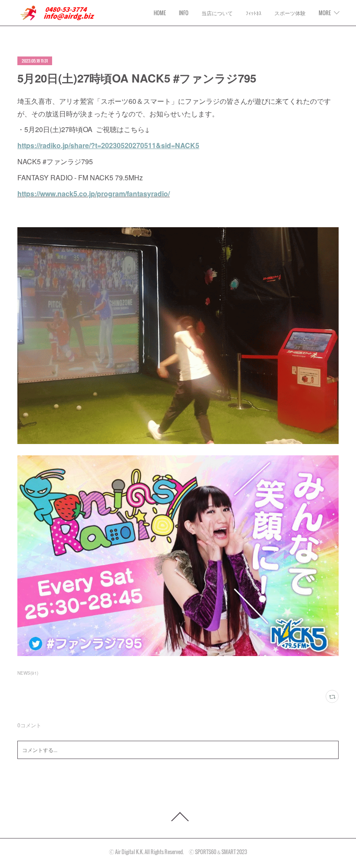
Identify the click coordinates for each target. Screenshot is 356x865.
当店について (217, 13)
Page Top (178, 817)
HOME (160, 13)
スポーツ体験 (290, 13)
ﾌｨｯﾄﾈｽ (253, 13)
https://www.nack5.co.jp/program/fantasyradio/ (93, 194)
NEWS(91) (27, 673)
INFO (183, 13)
